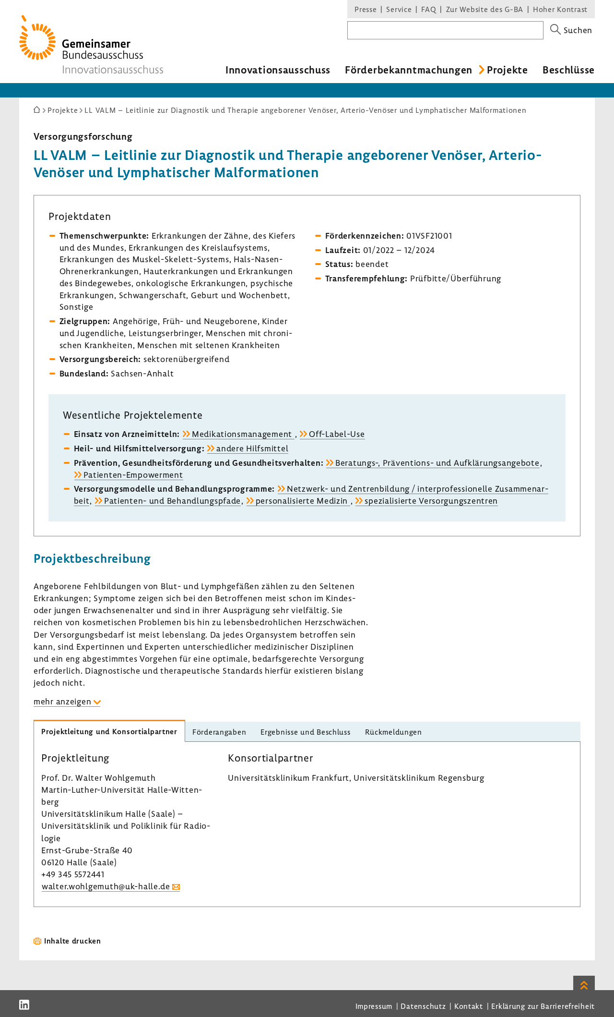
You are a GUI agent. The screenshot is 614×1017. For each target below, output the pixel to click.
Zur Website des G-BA (486, 9)
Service (399, 9)
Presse (365, 9)
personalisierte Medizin (303, 501)
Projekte (507, 69)
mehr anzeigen (62, 701)
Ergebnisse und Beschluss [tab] (305, 732)
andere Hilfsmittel (252, 448)
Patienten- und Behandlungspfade (172, 501)
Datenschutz (423, 1006)
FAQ (428, 9)
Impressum (373, 1006)
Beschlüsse (569, 69)
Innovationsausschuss (278, 69)
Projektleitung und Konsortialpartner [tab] (109, 731)
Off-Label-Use (337, 434)
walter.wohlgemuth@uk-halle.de (106, 886)
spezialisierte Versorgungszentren (431, 501)
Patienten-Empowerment (133, 475)
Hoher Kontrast (560, 9)
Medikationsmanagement (243, 434)
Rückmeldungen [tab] (393, 732)
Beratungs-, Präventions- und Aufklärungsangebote (437, 463)
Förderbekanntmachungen (408, 69)
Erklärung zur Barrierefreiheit (543, 1006)
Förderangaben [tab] (219, 732)
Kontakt (468, 1006)
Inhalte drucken (72, 940)
